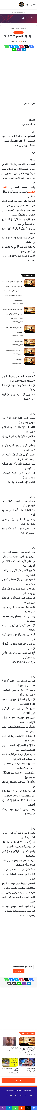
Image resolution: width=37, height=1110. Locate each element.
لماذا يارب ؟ (14, 1048)
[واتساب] (6, 46)
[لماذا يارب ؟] (10, 1041)
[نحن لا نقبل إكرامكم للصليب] (29, 352)
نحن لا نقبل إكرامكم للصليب (14, 351)
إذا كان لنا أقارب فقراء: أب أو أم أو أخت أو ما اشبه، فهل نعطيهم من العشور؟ (27, 1050)
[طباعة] (9, 983)
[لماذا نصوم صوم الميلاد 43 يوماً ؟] (10, 1062)
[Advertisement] (18, 73)
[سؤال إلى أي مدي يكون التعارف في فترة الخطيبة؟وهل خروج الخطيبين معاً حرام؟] (29, 310)
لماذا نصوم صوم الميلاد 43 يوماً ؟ (10, 1069)
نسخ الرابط (18, 971)
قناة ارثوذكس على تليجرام (18, 12)
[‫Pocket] (21, 46)
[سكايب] (16, 46)
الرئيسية (22, 28)
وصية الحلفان (31, 1068)
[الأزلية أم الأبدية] (29, 342)
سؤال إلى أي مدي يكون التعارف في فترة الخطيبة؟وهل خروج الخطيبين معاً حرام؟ (13, 314)
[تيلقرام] (23, 49)
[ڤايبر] (18, 49)
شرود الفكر (19, 360)
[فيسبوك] (31, 46)
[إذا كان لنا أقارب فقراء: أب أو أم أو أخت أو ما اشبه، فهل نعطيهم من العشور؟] (27, 1041)
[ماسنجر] (11, 46)
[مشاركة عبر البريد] (14, 983)
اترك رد (18, 1080)
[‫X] (26, 46)
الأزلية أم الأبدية (18, 341)
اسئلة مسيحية (15, 28)
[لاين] (14, 49)
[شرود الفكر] (29, 361)
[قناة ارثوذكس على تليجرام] (18, 18)
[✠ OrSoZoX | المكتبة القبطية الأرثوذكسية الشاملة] (21, 4)
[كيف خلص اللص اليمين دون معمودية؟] (29, 329)
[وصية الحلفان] (27, 1062)
